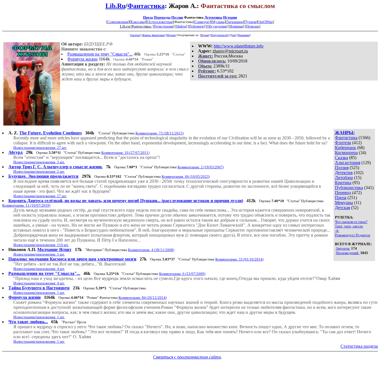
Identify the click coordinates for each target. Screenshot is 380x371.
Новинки (236, 26)
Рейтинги (196, 26)
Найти (181, 26)
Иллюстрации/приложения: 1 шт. (39, 254)
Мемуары (344, 202)
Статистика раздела (359, 346)
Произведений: (347, 253)
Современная (117, 22)
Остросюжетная (159, 22)
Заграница (235, 22)
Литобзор (344, 177)
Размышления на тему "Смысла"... (100, 54)
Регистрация (163, 26)
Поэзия (177, 17)
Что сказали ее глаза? (351, 222)
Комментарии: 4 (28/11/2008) (151, 250)
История (230, 17)
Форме (205, 35)
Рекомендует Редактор (352, 235)
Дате (233, 35)
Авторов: (343, 248)
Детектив (344, 172)
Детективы (213, 17)
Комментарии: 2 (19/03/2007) (200, 167)
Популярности (219, 35)
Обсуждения (216, 26)
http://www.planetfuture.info (238, 46)
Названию (244, 35)
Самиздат (202, 22)
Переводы (162, 17)
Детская (342, 207)
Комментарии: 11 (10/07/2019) (26, 205)
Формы (171, 35)
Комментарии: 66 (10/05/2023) (186, 176)
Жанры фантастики (153, 35)
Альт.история (347, 162)
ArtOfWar (266, 22)
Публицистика (349, 187)
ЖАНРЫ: (345, 132)
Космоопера (346, 152)
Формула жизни (82, 59)
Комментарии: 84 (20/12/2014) (143, 297)
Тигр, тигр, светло (349, 226)
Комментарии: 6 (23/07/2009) (182, 274)
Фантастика (146, 5)
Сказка (341, 157)
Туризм (250, 22)
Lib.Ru (115, 5)
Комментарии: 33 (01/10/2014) (239, 259)
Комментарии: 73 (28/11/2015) (159, 133)
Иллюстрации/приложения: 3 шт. (39, 162)
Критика (343, 182)
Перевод (343, 192)
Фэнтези (343, 142)
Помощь (252, 26)
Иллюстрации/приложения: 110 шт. (41, 245)
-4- (337, 231)
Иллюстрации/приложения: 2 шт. (39, 171)
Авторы (135, 35)
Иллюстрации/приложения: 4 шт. (39, 269)
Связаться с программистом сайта (187, 357)
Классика (137, 22)
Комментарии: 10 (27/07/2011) (125, 153)
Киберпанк (345, 147)
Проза (148, 17)
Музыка (218, 22)
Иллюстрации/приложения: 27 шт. (40, 148)
